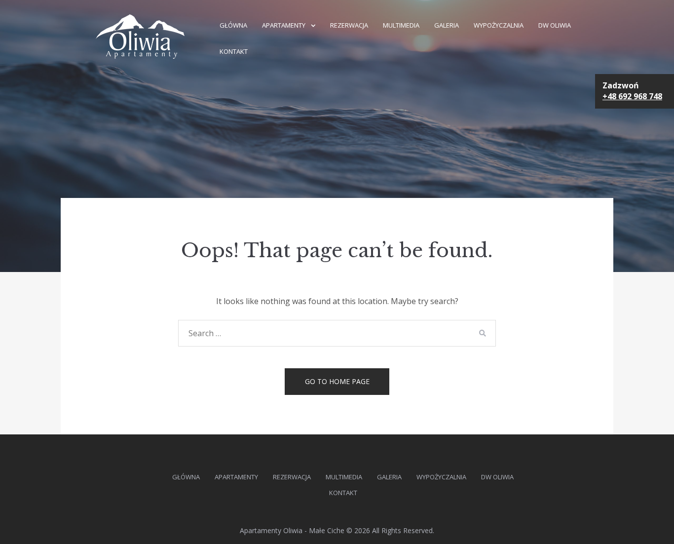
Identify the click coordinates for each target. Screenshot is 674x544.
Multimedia (401, 25)
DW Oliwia (554, 25)
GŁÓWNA (233, 25)
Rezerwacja (349, 25)
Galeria (446, 25)
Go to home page (337, 381)
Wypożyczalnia (499, 25)
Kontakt (234, 51)
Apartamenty (283, 25)
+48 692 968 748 (632, 96)
